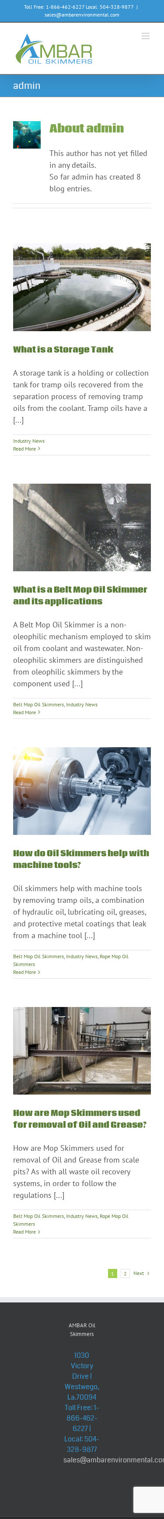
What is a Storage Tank (63, 350)
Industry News (29, 440)
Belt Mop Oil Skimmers (38, 704)
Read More (24, 448)
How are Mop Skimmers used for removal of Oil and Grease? (80, 1119)
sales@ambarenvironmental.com (82, 14)
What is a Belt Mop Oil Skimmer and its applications (80, 595)
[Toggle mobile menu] (146, 36)
